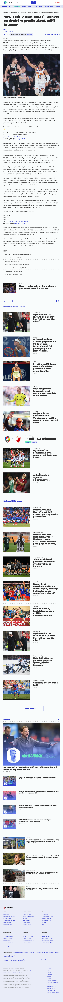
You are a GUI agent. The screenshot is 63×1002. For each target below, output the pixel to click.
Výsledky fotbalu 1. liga (47, 916)
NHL (43, 924)
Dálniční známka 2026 (47, 938)
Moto (40, 6)
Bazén (12, 955)
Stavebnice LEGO (29, 959)
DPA (4, 972)
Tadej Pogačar (26, 920)
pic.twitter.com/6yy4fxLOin (12, 137)
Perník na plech (7, 946)
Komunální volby (7, 924)
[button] (31, 75)
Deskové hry (51, 959)
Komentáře (6, 719)
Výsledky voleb (7, 918)
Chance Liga (36, 473)
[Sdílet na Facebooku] (56, 301)
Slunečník (32, 955)
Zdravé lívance (6, 940)
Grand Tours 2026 (27, 924)
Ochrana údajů (50, 984)
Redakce (49, 968)
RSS (48, 970)
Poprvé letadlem (27, 938)
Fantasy (17, 6)
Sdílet (54, 34)
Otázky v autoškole (47, 944)
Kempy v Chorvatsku (28, 936)
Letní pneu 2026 (46, 936)
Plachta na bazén (19, 955)
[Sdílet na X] (59, 301)
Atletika (35, 606)
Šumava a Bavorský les (28, 940)
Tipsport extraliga (38, 656)
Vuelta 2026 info (27, 914)
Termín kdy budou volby (9, 920)
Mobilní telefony (20, 959)
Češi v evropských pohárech (52, 952)
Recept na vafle (7, 944)
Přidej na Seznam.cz (52, 980)
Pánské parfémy (21, 960)
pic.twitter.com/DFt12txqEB (18, 221)
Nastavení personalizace (53, 992)
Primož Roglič (26, 922)
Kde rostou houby (33, 952)
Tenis (35, 6)
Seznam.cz (57, 2)
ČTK (4, 29)
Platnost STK (45, 946)
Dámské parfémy (38, 959)
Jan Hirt (25, 918)
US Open (35, 337)
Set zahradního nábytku (47, 955)
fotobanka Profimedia (15, 972)
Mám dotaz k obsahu (52, 986)
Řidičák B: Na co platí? (47, 942)
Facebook (49, 972)
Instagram (49, 974)
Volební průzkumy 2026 (9, 916)
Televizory (5, 960)
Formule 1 (36, 411)
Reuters (8, 972)
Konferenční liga (38, 532)
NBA (16, 306)
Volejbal (35, 581)
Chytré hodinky (12, 960)
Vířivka (12, 956)
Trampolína (27, 955)
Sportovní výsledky (38, 680)
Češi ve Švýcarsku (27, 942)
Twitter (49, 976)
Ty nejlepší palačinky (8, 936)
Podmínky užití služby (52, 982)
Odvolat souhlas (51, 990)
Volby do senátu (7, 922)
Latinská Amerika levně (28, 944)
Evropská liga (29, 436)
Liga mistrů (36, 312)
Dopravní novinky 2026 (47, 940)
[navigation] (2, 2)
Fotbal (24, 6)
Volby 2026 (6, 914)
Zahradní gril (6, 956)
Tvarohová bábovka (8, 942)
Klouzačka (38, 955)
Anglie (35, 386)
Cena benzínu (41, 952)
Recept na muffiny (8, 938)
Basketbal (22, 283)
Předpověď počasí (23, 952)
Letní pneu (45, 959)
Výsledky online (49, 6)
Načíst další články (30, 708)
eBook (48, 34)
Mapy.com (16, 952)
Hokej (29, 6)
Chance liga (45, 914)
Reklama (49, 978)
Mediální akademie (51, 988)
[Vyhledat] (33, 2)
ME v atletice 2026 (46, 920)
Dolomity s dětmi (27, 946)
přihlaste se (29, 34)
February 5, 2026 (19, 139)
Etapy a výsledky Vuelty (28, 916)
